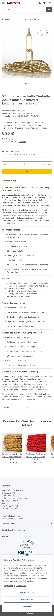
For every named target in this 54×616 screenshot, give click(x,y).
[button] (40, 2)
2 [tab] (28, 83)
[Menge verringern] (5, 164)
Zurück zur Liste (10, 19)
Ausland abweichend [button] (29, 154)
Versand (22, 141)
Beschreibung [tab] (9, 181)
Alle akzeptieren (27, 592)
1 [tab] (25, 83)
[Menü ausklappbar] (3, 1)
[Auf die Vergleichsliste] (40, 33)
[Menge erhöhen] (49, 164)
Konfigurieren (27, 599)
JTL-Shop (31, 613)
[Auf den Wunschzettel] (46, 33)
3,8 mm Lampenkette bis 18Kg (24, 113)
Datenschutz (21, 586)
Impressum (8, 586)
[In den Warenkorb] (4, 27)
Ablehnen (27, 607)
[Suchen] (49, 9)
